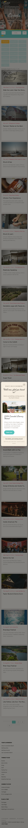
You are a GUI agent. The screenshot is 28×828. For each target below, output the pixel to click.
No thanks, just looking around (14, 438)
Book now (9, 432)
